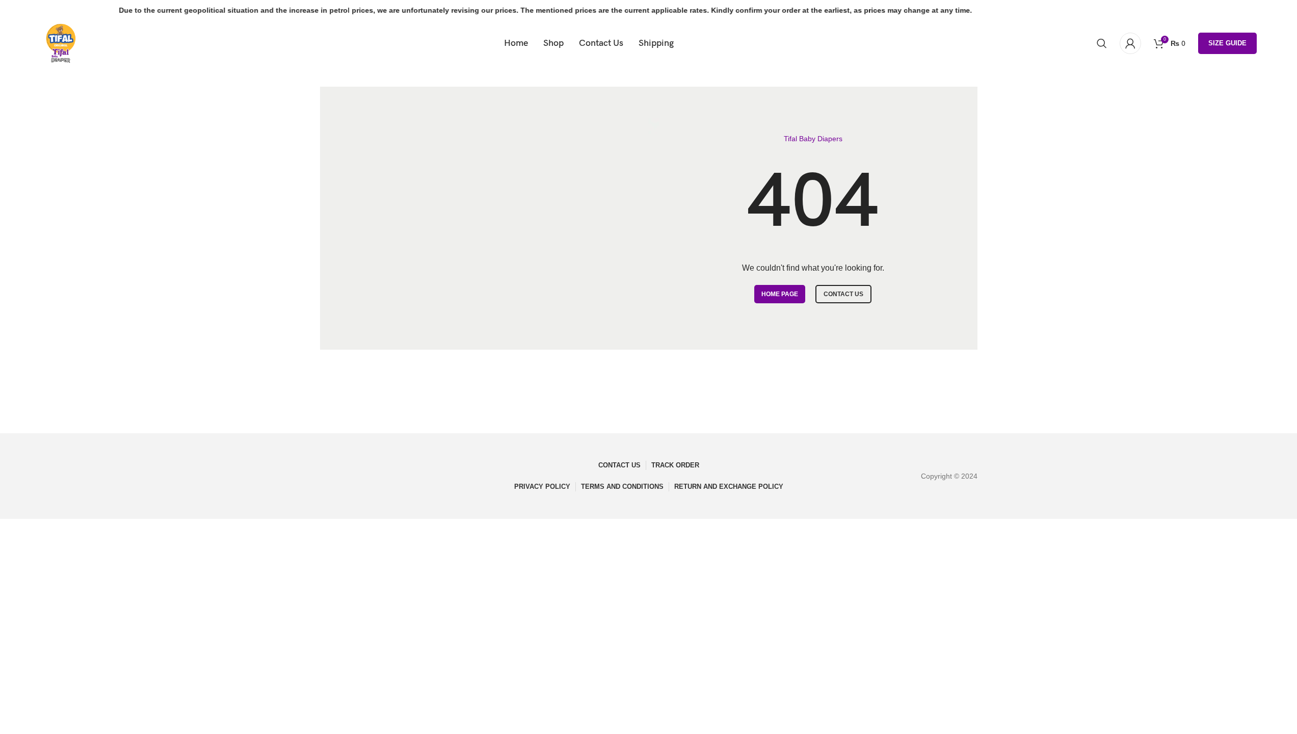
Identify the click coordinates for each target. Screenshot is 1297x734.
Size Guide (1227, 43)
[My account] (1130, 43)
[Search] (1102, 43)
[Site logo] (60, 43)
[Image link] (352, 475)
